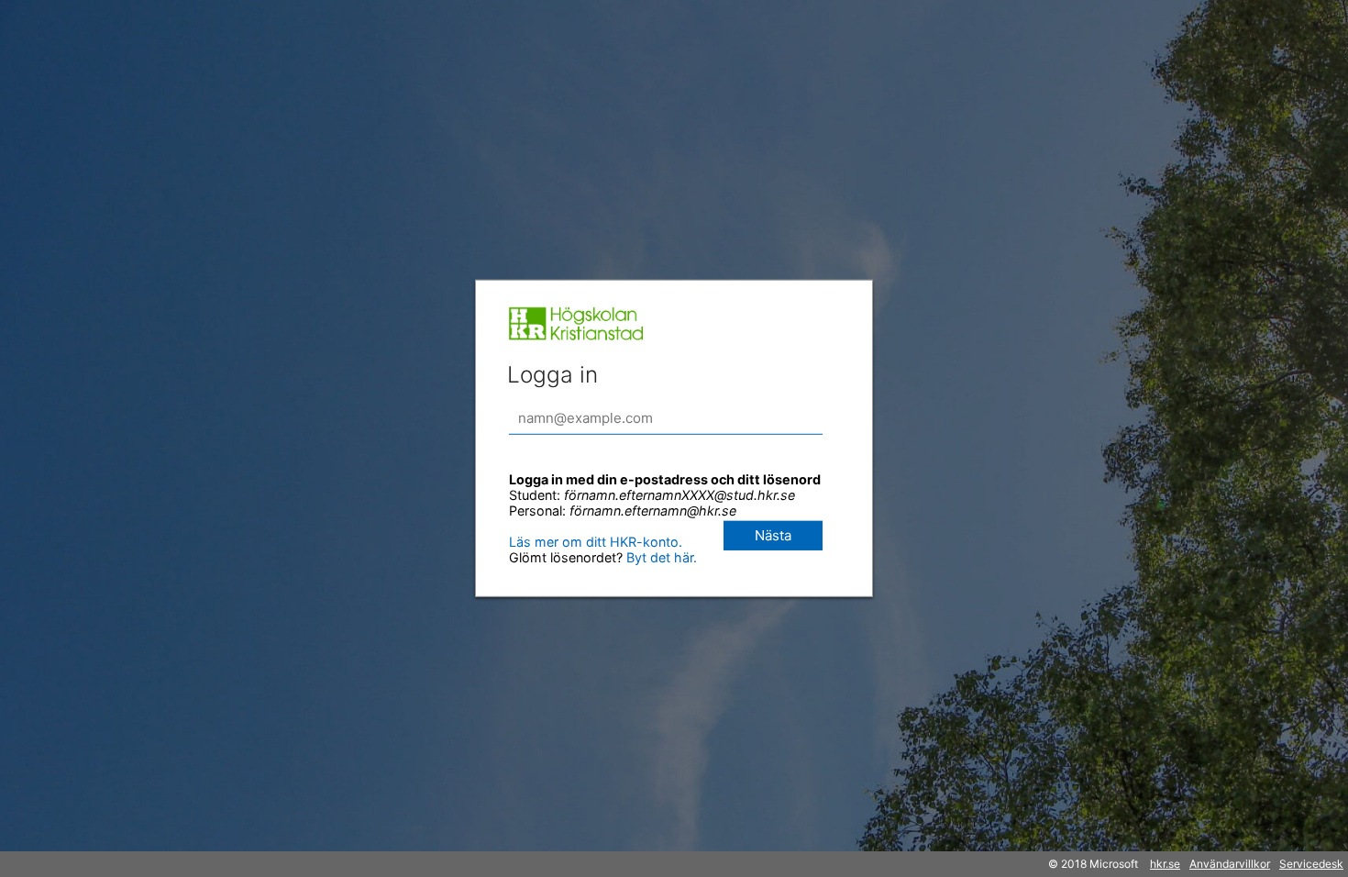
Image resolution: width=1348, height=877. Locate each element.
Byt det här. (660, 557)
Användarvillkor (1229, 864)
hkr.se (1165, 864)
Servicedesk (1311, 864)
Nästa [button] (773, 535)
